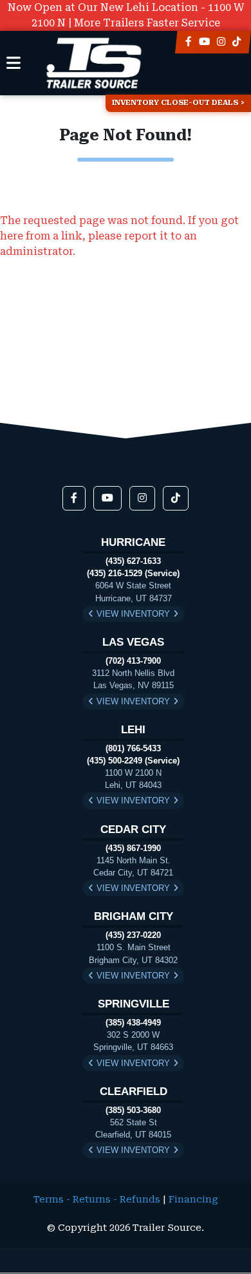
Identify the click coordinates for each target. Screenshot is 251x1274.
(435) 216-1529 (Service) (133, 573)
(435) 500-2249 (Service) (133, 760)
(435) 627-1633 (133, 561)
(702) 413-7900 (133, 661)
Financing (193, 1199)
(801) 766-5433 (133, 748)
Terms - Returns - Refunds (96, 1199)
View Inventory (133, 614)
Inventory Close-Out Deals (175, 102)
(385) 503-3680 (133, 1110)
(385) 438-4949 (133, 1022)
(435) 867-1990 (133, 848)
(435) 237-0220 (133, 935)
